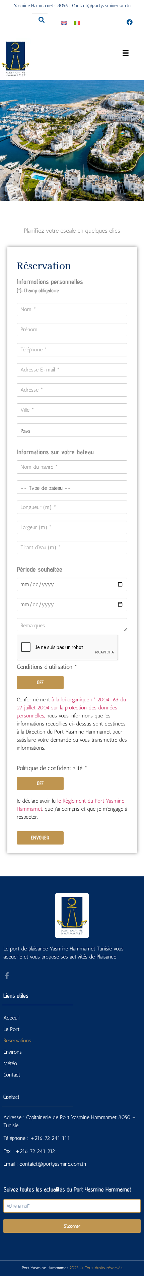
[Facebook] (130, 22)
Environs (12, 1052)
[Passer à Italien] (76, 22)
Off (40, 682)
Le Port (11, 1029)
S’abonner (72, 1226)
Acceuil (11, 1017)
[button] (125, 52)
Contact (11, 1074)
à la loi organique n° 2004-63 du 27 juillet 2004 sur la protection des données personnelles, (71, 707)
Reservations (17, 1040)
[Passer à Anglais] (64, 22)
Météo (10, 1063)
